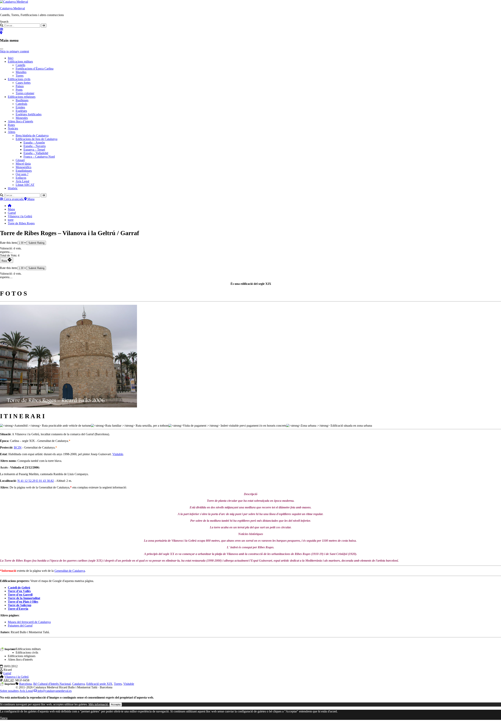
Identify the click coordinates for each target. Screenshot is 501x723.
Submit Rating (36, 242)
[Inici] (9, 205)
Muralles (21, 72)
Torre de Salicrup (19, 605)
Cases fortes (23, 82)
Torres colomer (25, 93)
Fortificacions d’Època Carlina (34, 68)
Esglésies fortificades (28, 114)
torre (11, 219)
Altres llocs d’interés (20, 121)
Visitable (117, 454)
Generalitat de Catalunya (69, 570)
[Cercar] (43, 25)
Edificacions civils (19, 79)
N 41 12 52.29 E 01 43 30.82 (35, 480)
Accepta (115, 704)
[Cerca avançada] (1, 29)
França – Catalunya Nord (39, 156)
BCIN (18, 447)
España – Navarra (34, 146)
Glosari (20, 160)
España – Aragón (34, 142)
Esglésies (21, 110)
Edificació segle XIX (99, 683)
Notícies (13, 128)
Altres (11, 132)
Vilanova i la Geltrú (20, 216)
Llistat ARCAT (25, 184)
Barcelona (25, 683)
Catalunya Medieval (12, 8)
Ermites (20, 107)
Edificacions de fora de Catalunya (36, 139)
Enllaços (21, 177)
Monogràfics (23, 167)
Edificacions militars (20, 61)
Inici (10, 58)
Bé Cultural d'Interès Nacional (52, 683)
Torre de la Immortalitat (24, 598)
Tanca (3, 718)
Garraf (12, 212)
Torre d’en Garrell (20, 594)
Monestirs (22, 118)
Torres (19, 75)
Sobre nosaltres (9, 690)
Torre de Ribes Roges (21, 223)
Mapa (11, 209)
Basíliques (22, 100)
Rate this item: (9, 242)
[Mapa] (1, 32)
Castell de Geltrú (19, 587)
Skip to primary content (14, 51)
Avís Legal (26, 690)
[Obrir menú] (1, 48)
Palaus (20, 86)
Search (4, 21)
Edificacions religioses (21, 96)
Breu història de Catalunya (32, 135)
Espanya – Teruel (34, 149)
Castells (20, 65)
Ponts (19, 89)
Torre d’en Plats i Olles (23, 601)
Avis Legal (22, 181)
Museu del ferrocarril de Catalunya (29, 622)
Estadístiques (24, 170)
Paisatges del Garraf (20, 625)
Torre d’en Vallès (19, 591)
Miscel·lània (23, 163)
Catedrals (21, 103)
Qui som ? (22, 174)
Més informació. (98, 704)
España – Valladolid (35, 153)
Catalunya (78, 683)
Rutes (11, 125)
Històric (13, 188)
